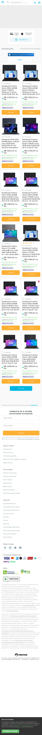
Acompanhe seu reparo (11, 507)
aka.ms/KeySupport (29, 605)
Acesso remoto (8, 514)
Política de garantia (9, 456)
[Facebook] (5, 548)
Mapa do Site (7, 463)
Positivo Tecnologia (10, 473)
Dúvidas (6, 517)
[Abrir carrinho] (35, 3)
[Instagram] (10, 548)
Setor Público (8, 480)
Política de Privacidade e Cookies (28, 439)
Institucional (7, 449)
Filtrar (20, 60)
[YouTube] (20, 548)
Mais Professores (9, 490)
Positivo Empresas (9, 476)
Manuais (6, 524)
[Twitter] (15, 548)
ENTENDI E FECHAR (10, 731)
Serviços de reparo (9, 534)
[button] (39, 3)
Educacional (7, 483)
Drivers (5, 520)
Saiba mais (34, 405)
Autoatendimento (9, 503)
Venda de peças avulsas (11, 530)
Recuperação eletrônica (11, 527)
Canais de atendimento (11, 510)
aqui (20, 727)
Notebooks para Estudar (11, 493)
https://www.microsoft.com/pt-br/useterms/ (24, 616)
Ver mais (21, 388)
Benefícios (23, 40)
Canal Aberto (7, 537)
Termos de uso (8, 452)
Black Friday (7, 486)
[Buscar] (7, 2)
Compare (7, 83)
